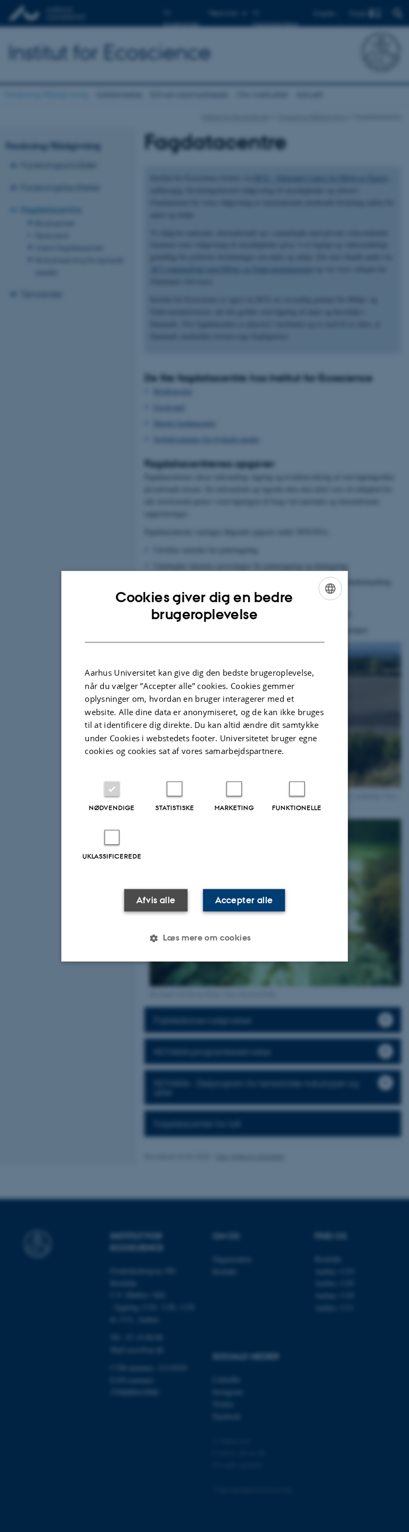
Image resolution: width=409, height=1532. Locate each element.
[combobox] (330, 588)
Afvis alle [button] (156, 900)
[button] (204, 937)
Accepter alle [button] (244, 900)
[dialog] (204, 766)
